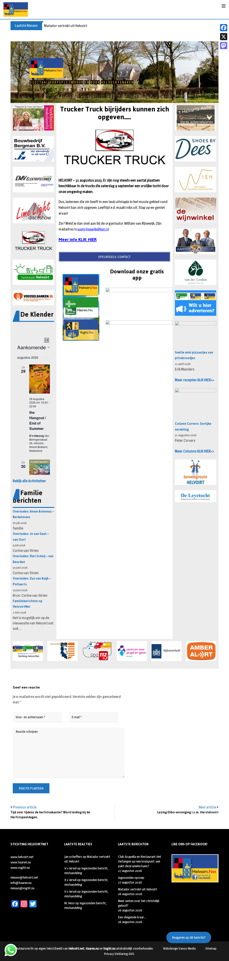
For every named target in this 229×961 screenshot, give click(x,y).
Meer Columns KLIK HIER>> (194, 451)
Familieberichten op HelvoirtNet (27, 604)
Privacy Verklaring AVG (119, 954)
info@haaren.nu (21, 883)
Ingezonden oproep (131, 877)
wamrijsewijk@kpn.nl (93, 229)
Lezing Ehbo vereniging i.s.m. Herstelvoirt (187, 812)
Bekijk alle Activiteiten (29, 481)
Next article (207, 807)
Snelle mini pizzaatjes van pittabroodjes (194, 355)
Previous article (24, 807)
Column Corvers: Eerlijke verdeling (193, 427)
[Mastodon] (223, 45)
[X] (223, 36)
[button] (33, 118)
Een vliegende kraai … (132, 917)
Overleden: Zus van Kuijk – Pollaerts (32, 581)
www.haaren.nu (21, 862)
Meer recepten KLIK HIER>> (194, 380)
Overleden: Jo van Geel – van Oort (31, 537)
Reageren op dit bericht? (189, 937)
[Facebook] (223, 27)
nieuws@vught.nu (22, 888)
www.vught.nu (20, 867)
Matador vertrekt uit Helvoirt (65, 26)
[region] (114, 72)
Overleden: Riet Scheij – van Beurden (33, 559)
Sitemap (210, 948)
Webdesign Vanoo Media (179, 948)
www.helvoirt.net (22, 857)
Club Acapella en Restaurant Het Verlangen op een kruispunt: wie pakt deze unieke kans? (139, 861)
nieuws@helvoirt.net (24, 877)
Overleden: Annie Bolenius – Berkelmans (33, 514)
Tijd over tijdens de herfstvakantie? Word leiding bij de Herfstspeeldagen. (50, 814)
